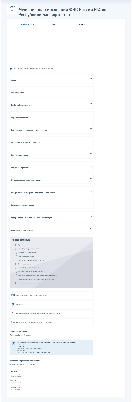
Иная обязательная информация (29, 283)
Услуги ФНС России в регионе (28, 268)
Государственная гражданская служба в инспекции (36, 279)
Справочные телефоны (26, 256)
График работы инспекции (27, 253)
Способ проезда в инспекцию (28, 249)
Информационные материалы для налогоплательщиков (37, 275)
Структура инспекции (25, 264)
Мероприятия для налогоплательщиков (32, 272)
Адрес (20, 245)
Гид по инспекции (80, 24)
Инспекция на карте (27, 24)
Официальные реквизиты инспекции (31, 260)
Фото (53, 24)
